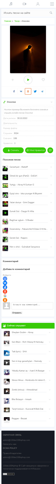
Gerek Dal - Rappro (18, 238)
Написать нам (9, 444)
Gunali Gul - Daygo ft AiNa (22, 211)
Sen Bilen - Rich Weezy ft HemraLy (27, 342)
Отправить (17, 313)
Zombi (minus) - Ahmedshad (24, 389)
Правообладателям (12, 453)
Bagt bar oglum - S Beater (21, 220)
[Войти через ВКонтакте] (5, 283)
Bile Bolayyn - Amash (21, 399)
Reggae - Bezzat (19, 418)
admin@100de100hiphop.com (16, 440)
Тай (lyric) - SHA (19, 351)
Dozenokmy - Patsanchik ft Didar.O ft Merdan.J (29, 229)
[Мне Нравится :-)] (43, 80)
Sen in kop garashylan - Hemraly (27, 361)
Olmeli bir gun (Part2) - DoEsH (23, 175)
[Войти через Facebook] (5, 287)
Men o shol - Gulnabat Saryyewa (25, 246)
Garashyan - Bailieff (19, 167)
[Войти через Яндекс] (5, 291)
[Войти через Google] (5, 296)
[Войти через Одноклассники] (5, 300)
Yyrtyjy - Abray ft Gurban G (22, 184)
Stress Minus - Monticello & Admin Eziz (29, 380)
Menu (52, 4)
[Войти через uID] (5, 278)
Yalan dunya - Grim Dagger (22, 202)
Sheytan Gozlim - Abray (22, 332)
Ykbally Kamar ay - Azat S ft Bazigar (28, 370)
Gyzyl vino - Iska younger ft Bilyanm (26, 193)
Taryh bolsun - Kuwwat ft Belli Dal (27, 409)
